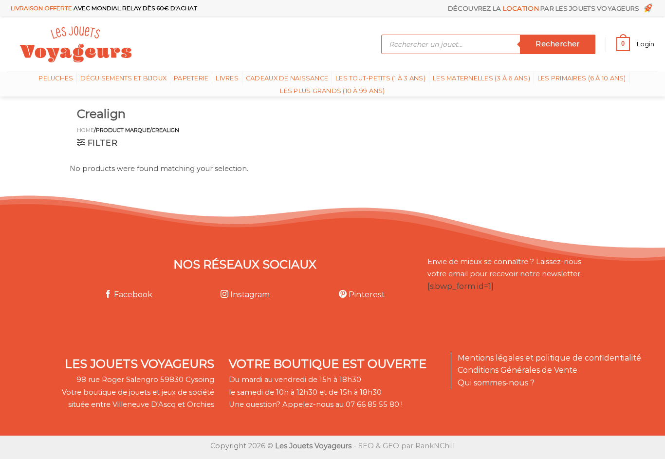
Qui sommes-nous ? (496, 382)
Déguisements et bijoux (123, 78)
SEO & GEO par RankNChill (406, 445)
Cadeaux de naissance (287, 78)
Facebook (132, 294)
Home (85, 130)
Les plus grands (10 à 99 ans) (332, 91)
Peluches (55, 78)
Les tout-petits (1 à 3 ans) (380, 78)
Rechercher (557, 43)
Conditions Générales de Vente (517, 370)
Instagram (249, 294)
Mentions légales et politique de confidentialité (549, 358)
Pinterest (366, 294)
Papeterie (191, 78)
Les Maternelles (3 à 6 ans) (481, 78)
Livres (227, 78)
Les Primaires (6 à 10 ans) (581, 78)
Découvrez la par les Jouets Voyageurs (545, 8)
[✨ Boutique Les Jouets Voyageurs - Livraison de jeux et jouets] (123, 44)
